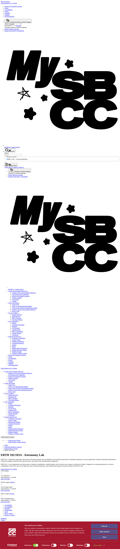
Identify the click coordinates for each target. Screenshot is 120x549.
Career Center (16, 340)
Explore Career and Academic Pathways (24, 293)
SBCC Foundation (17, 331)
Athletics (7, 15)
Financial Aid (16, 316)
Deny (104, 537)
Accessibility (8, 505)
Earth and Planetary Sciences (13, 447)
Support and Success (14, 336)
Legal (6, 512)
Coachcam (15, 335)
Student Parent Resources (19, 348)
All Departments (9, 16)
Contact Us (16, 167)
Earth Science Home (14, 440)
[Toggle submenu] (28, 291)
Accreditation (8, 10)
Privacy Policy (8, 513)
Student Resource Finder (19, 350)
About (6, 8)
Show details (97, 545)
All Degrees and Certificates (20, 294)
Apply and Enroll (13, 303)
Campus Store (16, 330)
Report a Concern (9, 515)
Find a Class (15, 311)
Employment (8, 510)
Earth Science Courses (11, 448)
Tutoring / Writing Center (19, 353)
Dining (14, 323)
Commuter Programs (18, 325)
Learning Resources (18, 343)
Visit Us (21, 167)
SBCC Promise (16, 318)
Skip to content (5, 1)
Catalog (14, 301)
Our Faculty (15, 299)
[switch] (54, 545)
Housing (14, 326)
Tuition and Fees (17, 314)
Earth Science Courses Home (17, 442)
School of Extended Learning (13, 6)
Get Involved (16, 328)
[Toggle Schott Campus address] (1, 484)
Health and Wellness (18, 341)
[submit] (5, 162)
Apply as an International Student (22, 306)
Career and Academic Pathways (17, 291)
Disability (7, 508)
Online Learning (17, 298)
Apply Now (15, 304)
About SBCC (8, 167)
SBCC (6, 445)
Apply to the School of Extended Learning (24, 308)
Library (6, 11)
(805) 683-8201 (5, 490)
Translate (18, 25)
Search (6, 153)
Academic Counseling (18, 338)
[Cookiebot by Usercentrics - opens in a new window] (12, 545)
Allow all (104, 526)
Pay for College (13, 313)
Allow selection (104, 531)
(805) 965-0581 (5, 479)
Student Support (17, 352)
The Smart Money (17, 320)
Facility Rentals (16, 333)
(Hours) (12, 482)
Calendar (7, 13)
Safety (14, 346)
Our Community (13, 321)
